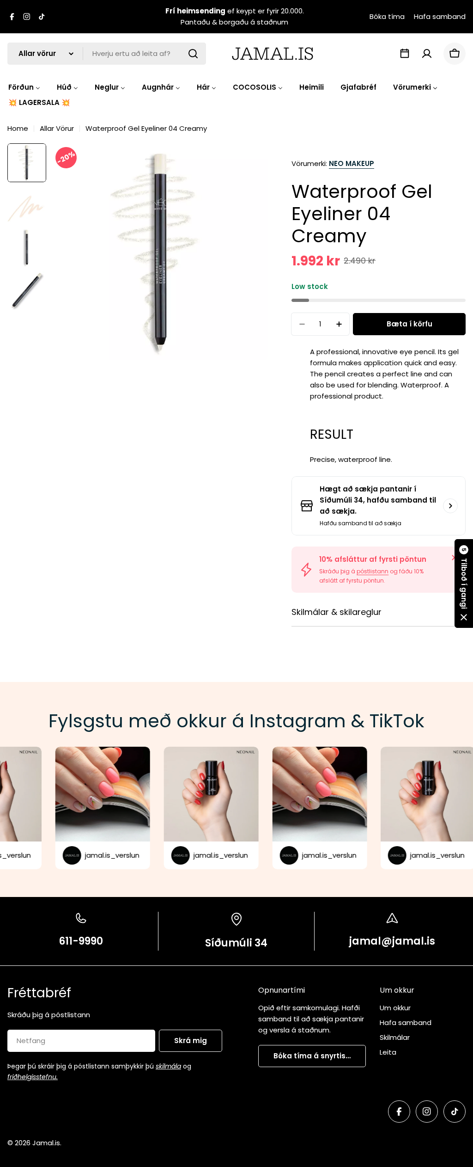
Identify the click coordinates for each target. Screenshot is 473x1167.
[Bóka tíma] (404, 53)
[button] (464, 583)
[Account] (426, 53)
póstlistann (372, 571)
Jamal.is (46, 1143)
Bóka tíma (387, 16)
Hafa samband (440, 16)
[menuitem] (24, 87)
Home (17, 128)
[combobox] (106, 54)
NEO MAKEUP (351, 163)
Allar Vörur (57, 128)
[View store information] (450, 505)
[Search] (193, 53)
